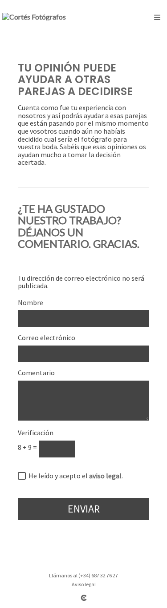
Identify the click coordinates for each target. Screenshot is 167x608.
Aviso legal (84, 584)
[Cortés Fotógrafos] (34, 16)
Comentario (36, 373)
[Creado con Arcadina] (84, 597)
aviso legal (105, 475)
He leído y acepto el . (74, 476)
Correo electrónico (46, 338)
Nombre (30, 303)
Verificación (35, 433)
